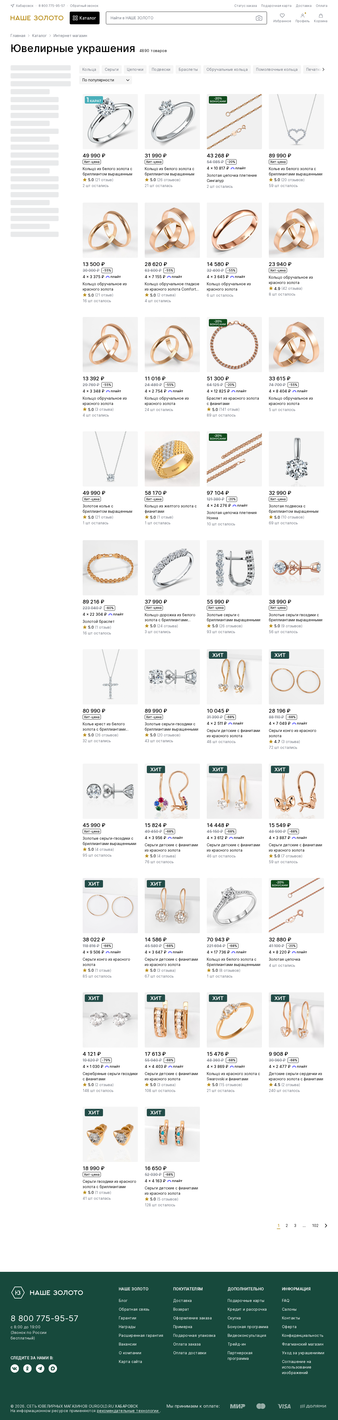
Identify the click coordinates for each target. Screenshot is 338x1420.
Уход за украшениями (303, 1353)
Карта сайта (130, 1361)
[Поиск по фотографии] (259, 18)
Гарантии (127, 1318)
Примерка (182, 1326)
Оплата (321, 6)
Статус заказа (245, 6)
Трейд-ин (237, 1344)
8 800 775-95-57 (52, 6)
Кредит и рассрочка (247, 1309)
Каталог (87, 18)
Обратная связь (134, 1309)
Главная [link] (18, 36)
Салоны (289, 1309)
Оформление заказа (192, 1318)
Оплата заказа (187, 1344)
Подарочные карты (246, 1300)
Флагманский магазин (302, 1344)
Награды (127, 1326)
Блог (123, 1300)
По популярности (98, 80)
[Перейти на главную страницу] (37, 17)
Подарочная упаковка (194, 1335)
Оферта (289, 1326)
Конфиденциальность (303, 1335)
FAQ (285, 1300)
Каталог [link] (39, 36)
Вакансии (128, 1344)
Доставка (304, 6)
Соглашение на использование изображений (296, 1367)
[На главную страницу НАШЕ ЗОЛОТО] (47, 1292)
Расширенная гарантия (141, 1335)
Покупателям (188, 1289)
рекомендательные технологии (128, 1410)
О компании (130, 1353)
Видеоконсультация (247, 1335)
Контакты (291, 1318)
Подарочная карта (276, 6)
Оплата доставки (189, 1353)
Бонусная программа (248, 1326)
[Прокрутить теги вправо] (321, 69)
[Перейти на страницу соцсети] (17, 1368)
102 (315, 1225)
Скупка (234, 1318)
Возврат (181, 1309)
